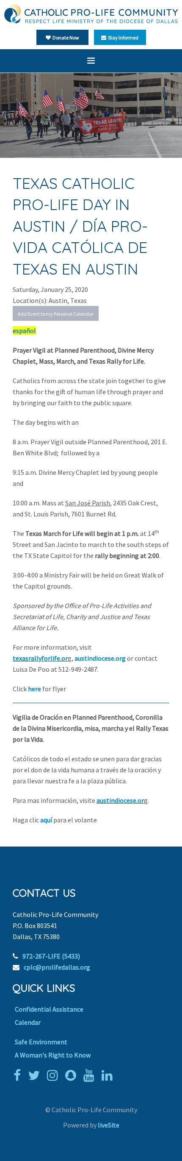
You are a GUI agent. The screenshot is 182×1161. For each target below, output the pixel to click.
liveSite (108, 1125)
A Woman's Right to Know (53, 1055)
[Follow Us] (36, 1075)
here (35, 688)
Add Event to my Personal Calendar (56, 314)
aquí (46, 820)
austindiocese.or (120, 800)
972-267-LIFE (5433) (51, 956)
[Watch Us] (91, 1075)
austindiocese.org (100, 658)
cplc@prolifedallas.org (57, 967)
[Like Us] (19, 1075)
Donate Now (65, 37)
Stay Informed (122, 37)
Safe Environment (41, 1042)
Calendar (28, 1022)
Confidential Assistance (49, 1009)
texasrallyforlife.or (40, 658)
